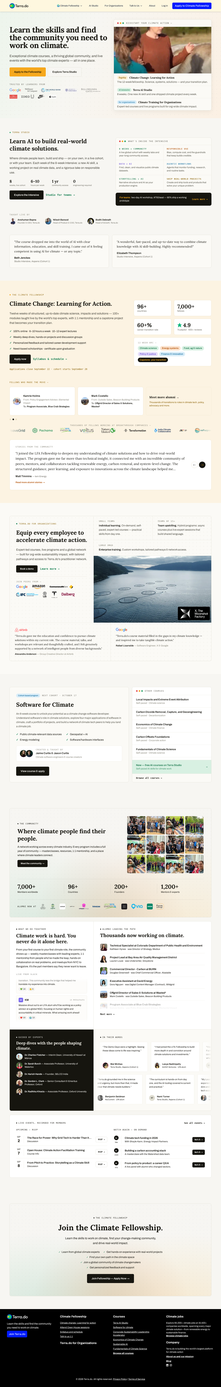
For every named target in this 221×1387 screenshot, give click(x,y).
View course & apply (33, 771)
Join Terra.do (17, 1334)
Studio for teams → (60, 194)
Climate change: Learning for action (78, 1323)
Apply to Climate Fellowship (192, 5)
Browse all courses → (149, 778)
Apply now (20, 359)
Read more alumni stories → (30, 482)
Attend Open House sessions (74, 1327)
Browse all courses (123, 1353)
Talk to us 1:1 (66, 1336)
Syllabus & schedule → (50, 359)
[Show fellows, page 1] (10, 419)
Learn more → (200, 199)
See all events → (194, 1123)
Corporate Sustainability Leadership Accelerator (131, 1333)
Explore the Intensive (26, 195)
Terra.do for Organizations (78, 1343)
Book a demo (27, 569)
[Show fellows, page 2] (13, 419)
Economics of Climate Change (128, 1339)
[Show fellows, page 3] (16, 419)
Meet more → (107, 1014)
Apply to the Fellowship (27, 71)
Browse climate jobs (177, 1336)
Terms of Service (136, 1379)
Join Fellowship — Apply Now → (110, 1278)
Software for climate (123, 1327)
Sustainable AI (120, 1344)
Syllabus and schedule (71, 1332)
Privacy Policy (120, 1379)
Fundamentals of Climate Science (130, 1349)
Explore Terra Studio (64, 71)
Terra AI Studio (120, 1323)
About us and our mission (179, 1356)
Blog (168, 1361)
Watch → (199, 1140)
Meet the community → (32, 863)
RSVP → (101, 1139)
